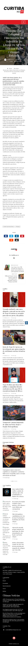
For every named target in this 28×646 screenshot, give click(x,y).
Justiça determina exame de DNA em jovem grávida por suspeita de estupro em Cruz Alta (18, 546)
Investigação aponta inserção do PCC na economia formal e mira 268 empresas (13, 610)
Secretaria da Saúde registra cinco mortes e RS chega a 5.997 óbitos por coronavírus (18, 505)
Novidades (14, 27)
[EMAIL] (17, 240)
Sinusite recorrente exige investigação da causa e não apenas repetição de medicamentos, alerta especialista (13, 605)
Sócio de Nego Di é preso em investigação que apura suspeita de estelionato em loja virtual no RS (14, 350)
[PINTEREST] (22, 236)
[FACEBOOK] (6, 236)
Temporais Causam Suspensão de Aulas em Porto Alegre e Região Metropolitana (13, 424)
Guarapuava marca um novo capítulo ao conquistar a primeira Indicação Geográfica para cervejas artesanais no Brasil (14, 472)
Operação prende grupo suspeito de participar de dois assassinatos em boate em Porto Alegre (18, 532)
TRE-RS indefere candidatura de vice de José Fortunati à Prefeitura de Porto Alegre (18, 517)
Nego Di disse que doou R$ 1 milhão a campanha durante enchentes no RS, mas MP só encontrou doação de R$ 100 (12, 388)
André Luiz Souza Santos (9, 226)
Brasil (4, 580)
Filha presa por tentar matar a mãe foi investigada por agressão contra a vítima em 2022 (11, 278)
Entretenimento (7, 586)
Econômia (5, 583)
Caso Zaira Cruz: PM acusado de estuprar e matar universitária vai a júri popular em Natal (17, 268)
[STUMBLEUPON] (11, 240)
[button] (11, 481)
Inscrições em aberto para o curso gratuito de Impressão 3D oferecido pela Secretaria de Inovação (13, 621)
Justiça (4, 591)
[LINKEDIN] (17, 236)
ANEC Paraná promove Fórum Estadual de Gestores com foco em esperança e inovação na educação (14, 600)
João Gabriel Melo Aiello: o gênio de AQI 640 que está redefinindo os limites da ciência (18, 492)
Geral (4, 588)
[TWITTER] (11, 236)
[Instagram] (14, 638)
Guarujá (18, 226)
